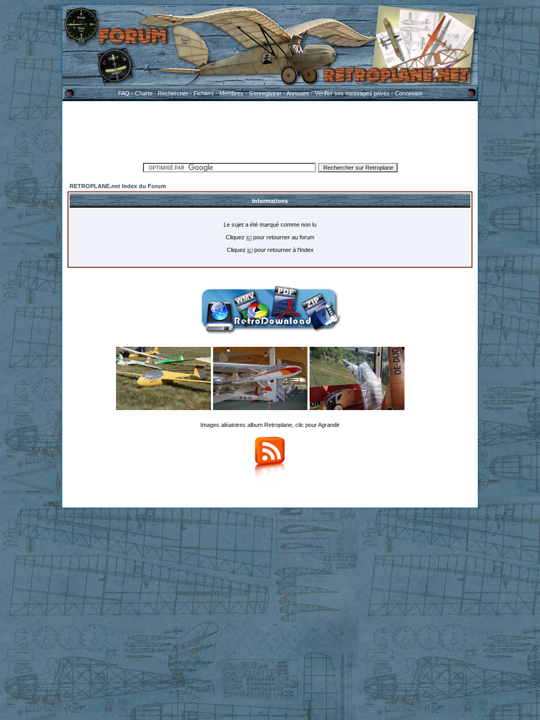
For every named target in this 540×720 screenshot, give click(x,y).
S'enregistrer (265, 93)
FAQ (124, 93)
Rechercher (173, 93)
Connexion (408, 93)
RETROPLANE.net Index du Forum (118, 186)
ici (249, 237)
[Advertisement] (270, 130)
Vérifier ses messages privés (352, 93)
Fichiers (204, 93)
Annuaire (297, 93)
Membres (231, 93)
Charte (143, 93)
